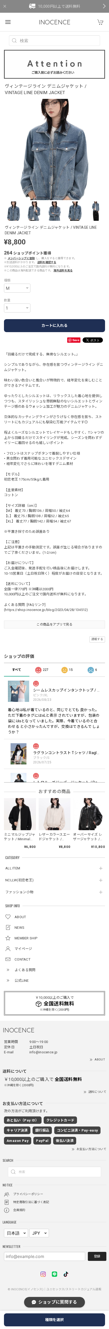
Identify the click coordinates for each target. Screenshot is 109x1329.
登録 (97, 1256)
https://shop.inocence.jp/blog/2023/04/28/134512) (46, 610)
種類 (7, 280)
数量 (7, 300)
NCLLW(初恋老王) (19, 880)
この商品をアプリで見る (54, 624)
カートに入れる (54, 325)
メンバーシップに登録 (21, 258)
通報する (97, 639)
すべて (16, 670)
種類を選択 (54, 1320)
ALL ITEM (12, 868)
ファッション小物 (19, 892)
